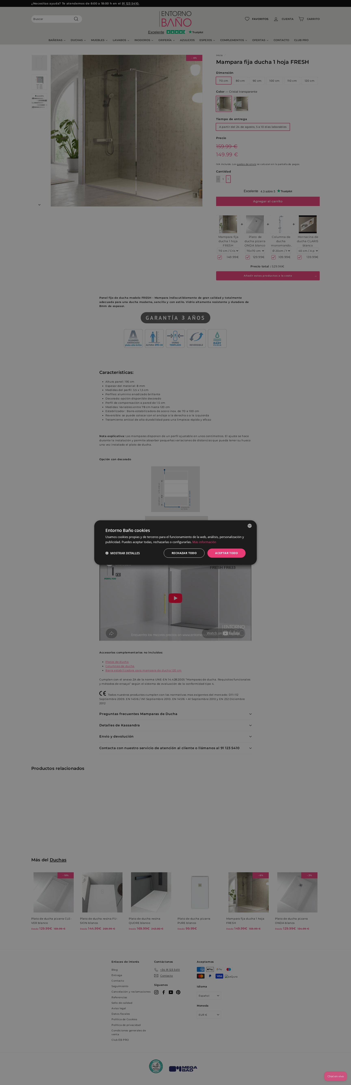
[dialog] (175, 542)
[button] (122, 553)
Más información (204, 542)
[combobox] (250, 526)
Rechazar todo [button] (184, 553)
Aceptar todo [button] (226, 553)
